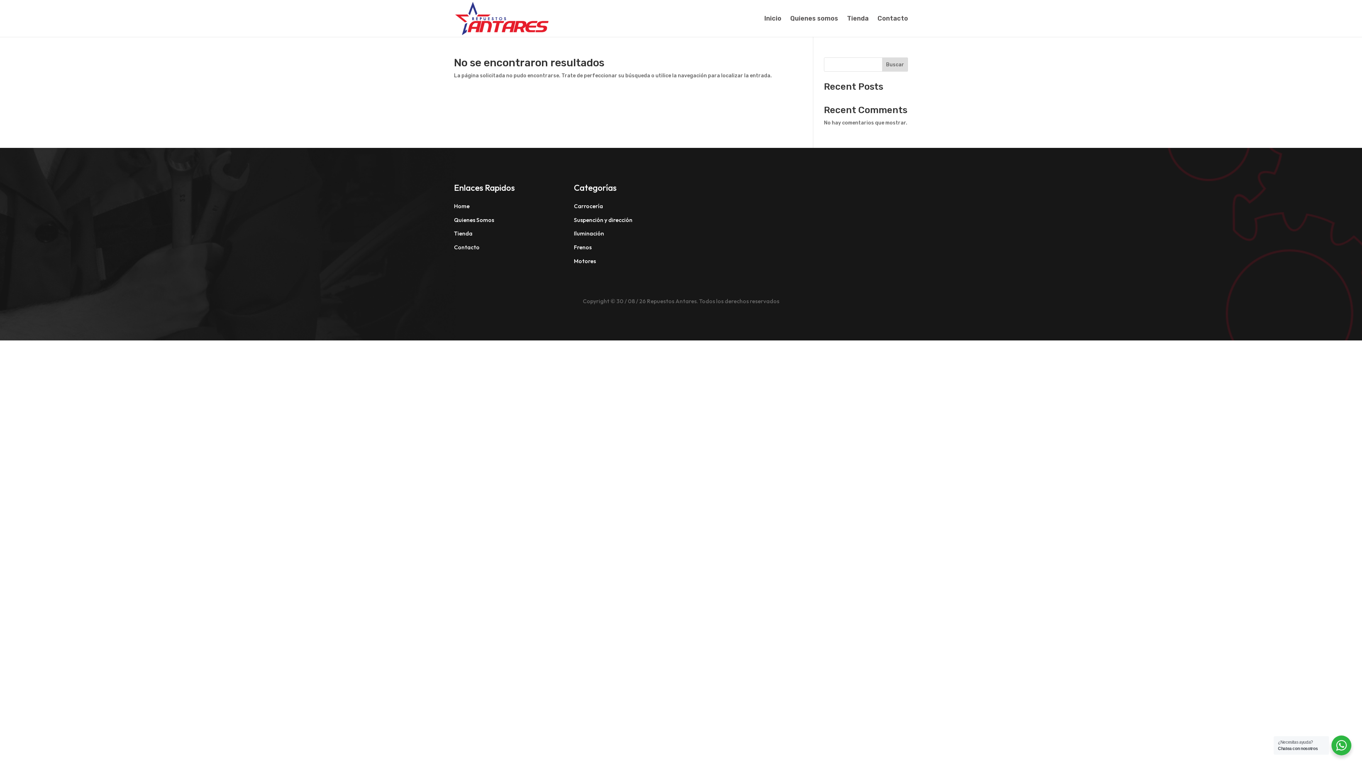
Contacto (892, 19)
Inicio (772, 19)
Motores (585, 261)
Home (462, 206)
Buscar (895, 65)
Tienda (858, 19)
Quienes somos (814, 19)
